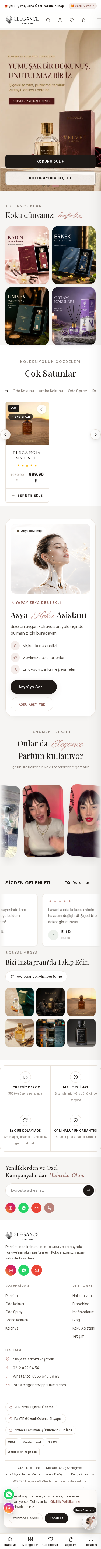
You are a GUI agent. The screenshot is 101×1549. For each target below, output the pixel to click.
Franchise (80, 1303)
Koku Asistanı (83, 1328)
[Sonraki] (95, 434)
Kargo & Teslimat (83, 1474)
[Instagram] (10, 1208)
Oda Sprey (77, 390)
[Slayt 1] (43, 186)
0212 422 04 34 (26, 1367)
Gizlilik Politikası (29, 1467)
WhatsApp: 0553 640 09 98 (36, 1376)
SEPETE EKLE (30, 495)
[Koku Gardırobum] (71, 20)
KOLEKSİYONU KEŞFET (50, 178)
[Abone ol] (88, 1190)
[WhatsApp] (23, 1208)
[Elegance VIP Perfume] (22, 20)
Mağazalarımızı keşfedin (33, 1358)
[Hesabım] (59, 20)
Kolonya (12, 1328)
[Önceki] (5, 434)
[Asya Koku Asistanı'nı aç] (89, 1522)
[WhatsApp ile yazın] (9, 1494)
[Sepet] (83, 20)
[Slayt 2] (48, 186)
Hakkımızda (82, 1295)
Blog (76, 1319)
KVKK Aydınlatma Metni (23, 1474)
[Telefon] (49, 1208)
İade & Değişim (55, 1474)
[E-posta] (36, 1208)
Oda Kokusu (23, 390)
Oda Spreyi (14, 1311)
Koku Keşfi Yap (32, 704)
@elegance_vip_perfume (39, 976)
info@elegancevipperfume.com (39, 1384)
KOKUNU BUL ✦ (50, 161)
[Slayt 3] (55, 186)
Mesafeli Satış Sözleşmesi (64, 1467)
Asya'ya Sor (30, 686)
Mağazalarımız (84, 1311)
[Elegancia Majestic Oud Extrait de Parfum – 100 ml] (27, 423)
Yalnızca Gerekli (26, 1518)
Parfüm (11, 1295)
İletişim (78, 1336)
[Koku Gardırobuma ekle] (41, 409)
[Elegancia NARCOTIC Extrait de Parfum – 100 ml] (74, 423)
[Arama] (48, 20)
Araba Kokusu (51, 390)
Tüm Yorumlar (77, 882)
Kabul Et (56, 1518)
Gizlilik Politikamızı (65, 1501)
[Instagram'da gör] (19, 1002)
